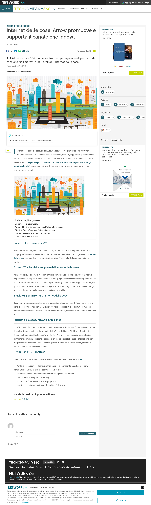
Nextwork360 (14, 477)
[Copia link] (27, 51)
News (16, 45)
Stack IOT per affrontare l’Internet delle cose (35, 230)
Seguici (47, 462)
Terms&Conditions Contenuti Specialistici (68, 467)
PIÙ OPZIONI (121, 500)
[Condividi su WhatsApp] (19, 51)
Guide (88, 9)
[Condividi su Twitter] (11, 51)
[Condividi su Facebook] (7, 51)
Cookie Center (89, 467)
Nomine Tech (97, 9)
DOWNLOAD (136, 73)
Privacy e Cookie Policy (44, 467)
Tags (23, 467)
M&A (82, 9)
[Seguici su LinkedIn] (58, 462)
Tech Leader (74, 9)
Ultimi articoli (62, 9)
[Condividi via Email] (23, 51)
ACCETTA (121, 492)
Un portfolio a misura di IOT (27, 224)
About (11, 467)
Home (9, 45)
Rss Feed (31, 467)
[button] (6, 8)
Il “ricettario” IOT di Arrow (26, 236)
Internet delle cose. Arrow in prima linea (32, 233)
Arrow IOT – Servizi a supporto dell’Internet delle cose (39, 227)
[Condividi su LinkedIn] (15, 51)
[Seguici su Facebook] (62, 462)
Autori (18, 467)
